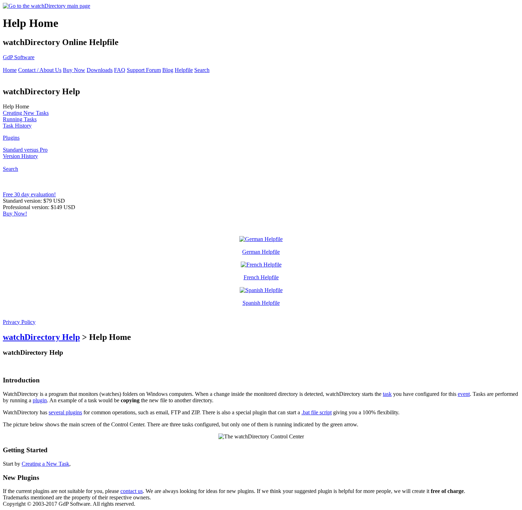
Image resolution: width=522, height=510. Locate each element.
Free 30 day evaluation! (29, 194)
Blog (167, 70)
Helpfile (184, 70)
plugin (40, 400)
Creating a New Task (45, 464)
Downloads (100, 70)
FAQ (119, 70)
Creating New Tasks (26, 113)
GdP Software (18, 57)
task (387, 394)
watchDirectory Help (41, 337)
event (464, 394)
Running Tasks (20, 119)
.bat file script (316, 412)
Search (202, 70)
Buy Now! (15, 214)
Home (10, 70)
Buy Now (74, 70)
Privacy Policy (19, 322)
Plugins (11, 138)
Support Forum (144, 70)
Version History (20, 156)
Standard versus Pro (25, 150)
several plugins (65, 412)
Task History (17, 126)
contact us (131, 491)
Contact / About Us (39, 70)
